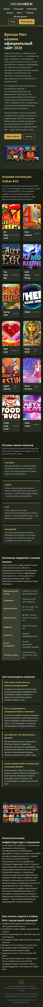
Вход (13, 21)
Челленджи (32, 9)
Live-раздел (18, 9)
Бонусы (10, 13)
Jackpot (7, 9)
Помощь (30, 13)
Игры (20, 12)
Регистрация (26, 21)
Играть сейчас (12, 136)
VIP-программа (20, 16)
